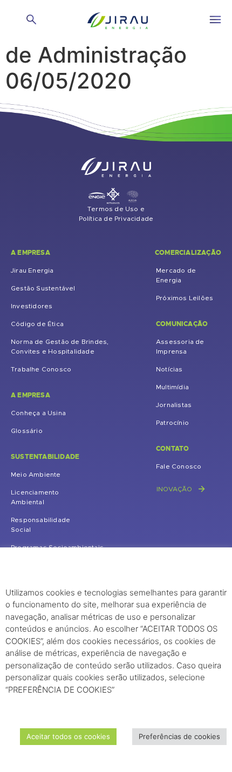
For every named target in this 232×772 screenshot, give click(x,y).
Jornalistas (174, 405)
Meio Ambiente (36, 474)
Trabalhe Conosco (41, 369)
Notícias (169, 369)
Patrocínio (172, 422)
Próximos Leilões (184, 298)
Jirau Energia (32, 270)
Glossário (27, 431)
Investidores (31, 306)
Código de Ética (37, 324)
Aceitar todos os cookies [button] (68, 736)
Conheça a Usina (38, 413)
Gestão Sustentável (43, 288)
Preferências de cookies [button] (179, 736)
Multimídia (172, 387)
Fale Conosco (178, 466)
